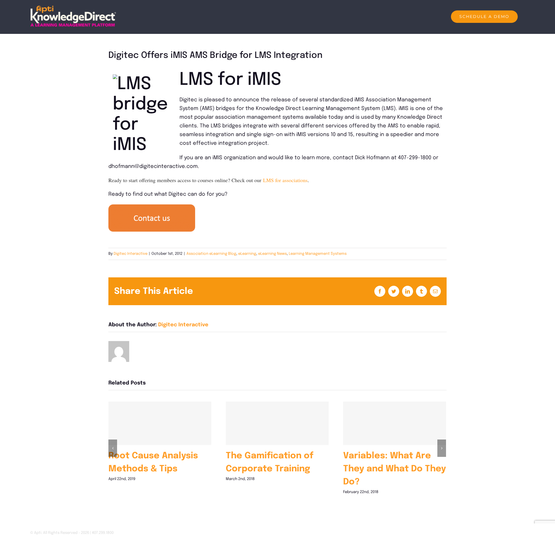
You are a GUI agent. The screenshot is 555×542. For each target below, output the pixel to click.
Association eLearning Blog (211, 254)
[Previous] (112, 448)
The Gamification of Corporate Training (277, 423)
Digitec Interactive (130, 254)
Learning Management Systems (318, 254)
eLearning (247, 254)
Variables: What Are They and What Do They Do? (394, 423)
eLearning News (272, 254)
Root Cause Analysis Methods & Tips (159, 423)
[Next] (441, 448)
